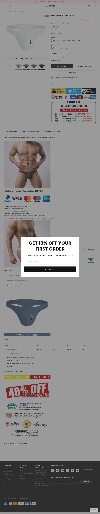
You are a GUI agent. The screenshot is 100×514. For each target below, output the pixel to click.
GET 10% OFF (50, 269)
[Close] (77, 239)
